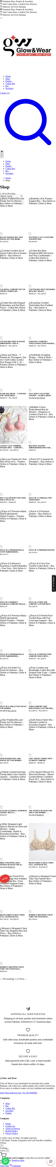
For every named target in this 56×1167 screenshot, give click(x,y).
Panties (8, 81)
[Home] (27, 72)
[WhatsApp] (5, 1161)
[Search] (28, 149)
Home (8, 76)
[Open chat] (50, 1161)
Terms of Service (12, 1128)
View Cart (4, 1166)
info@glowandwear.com (10, 1093)
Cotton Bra (10, 83)
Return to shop (18, 1160)
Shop (7, 79)
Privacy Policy (11, 1133)
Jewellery (9, 88)
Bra (7, 86)
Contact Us (5, 93)
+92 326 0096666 (29, 1093)
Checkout (16, 1166)
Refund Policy (11, 1131)
